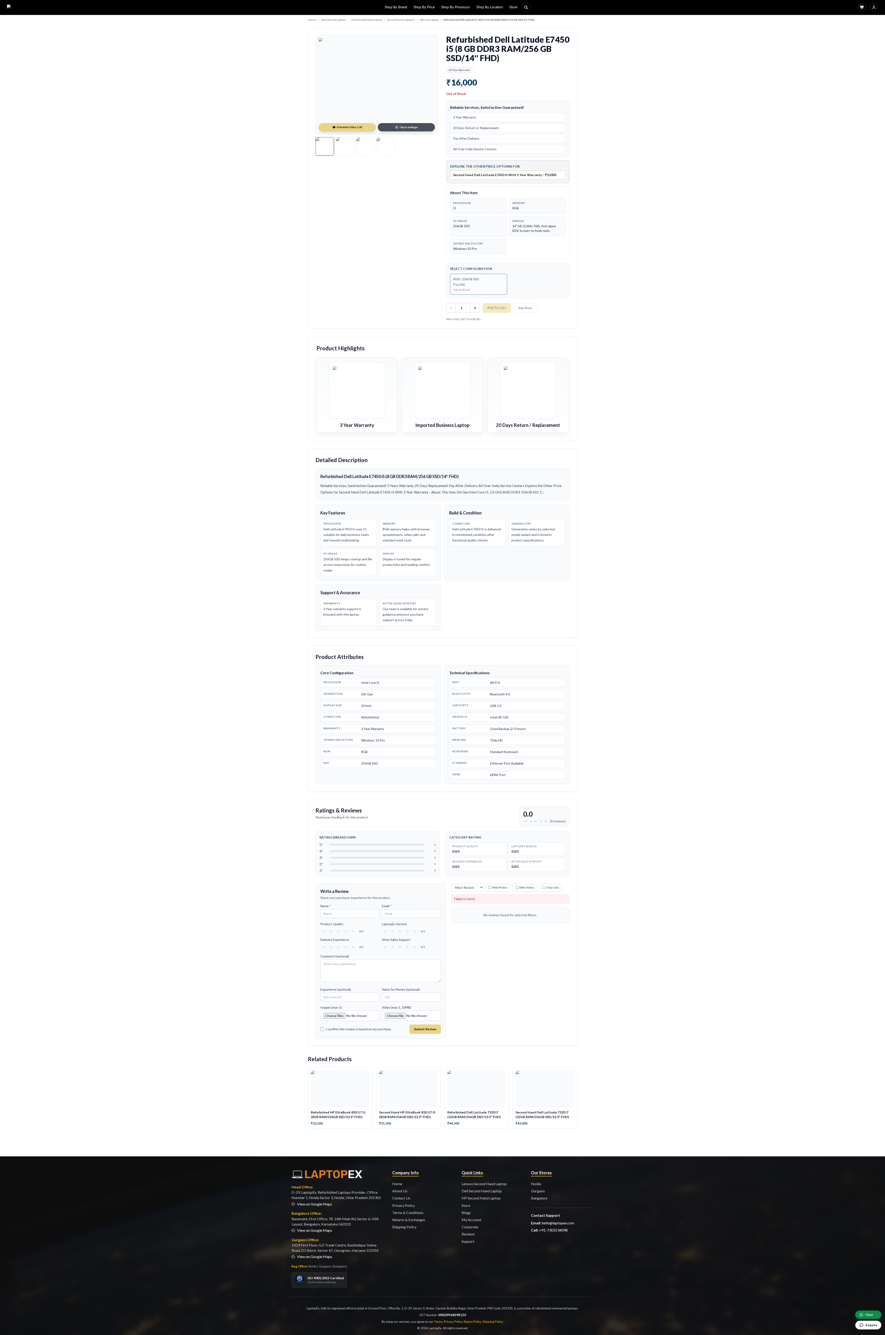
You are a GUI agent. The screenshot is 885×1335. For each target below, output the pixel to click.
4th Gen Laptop (429, 19)
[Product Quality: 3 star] (338, 931)
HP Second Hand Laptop (481, 1198)
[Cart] (862, 7)
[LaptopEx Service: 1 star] (385, 931)
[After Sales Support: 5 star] (414, 947)
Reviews (468, 1234)
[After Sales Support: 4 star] (407, 947)
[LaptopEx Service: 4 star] (407, 931)
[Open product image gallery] (377, 84)
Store (513, 7)
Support (468, 1241)
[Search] (526, 7)
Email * (387, 906)
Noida (536, 1183)
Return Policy (472, 1321)
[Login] (874, 7)
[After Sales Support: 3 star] (400, 947)
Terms (438, 1321)
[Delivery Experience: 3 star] (338, 947)
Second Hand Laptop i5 (401, 19)
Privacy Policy (403, 1205)
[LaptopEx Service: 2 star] (392, 931)
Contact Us (401, 1198)
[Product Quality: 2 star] (331, 931)
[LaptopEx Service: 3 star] (400, 931)
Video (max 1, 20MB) (396, 1007)
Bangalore (539, 1198)
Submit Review (425, 1029)
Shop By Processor (455, 7)
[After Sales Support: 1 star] (385, 947)
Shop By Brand (396, 7)
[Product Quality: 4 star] (345, 931)
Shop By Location (489, 7)
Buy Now (525, 308)
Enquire (871, 1325)
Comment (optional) (334, 956)
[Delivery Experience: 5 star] (353, 947)
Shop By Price (424, 7)
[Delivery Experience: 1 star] (323, 947)
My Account (471, 1219)
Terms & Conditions (407, 1212)
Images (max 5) (331, 1007)
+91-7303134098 (553, 1230)
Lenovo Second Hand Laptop (484, 1183)
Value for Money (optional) (401, 989)
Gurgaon (538, 1191)
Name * (325, 906)
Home (312, 19)
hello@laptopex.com (558, 1223)
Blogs (466, 1212)
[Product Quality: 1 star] (323, 931)
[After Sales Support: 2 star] (392, 947)
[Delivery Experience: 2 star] (331, 947)
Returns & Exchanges (408, 1219)
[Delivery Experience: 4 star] (345, 947)
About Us (399, 1191)
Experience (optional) (335, 989)
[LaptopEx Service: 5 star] (414, 931)
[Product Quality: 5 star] (353, 931)
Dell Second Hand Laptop (366, 19)
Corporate (470, 1227)
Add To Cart (496, 308)
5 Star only (552, 887)
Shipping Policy (404, 1227)
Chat (869, 1315)
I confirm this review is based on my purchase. (359, 1029)
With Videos (526, 887)
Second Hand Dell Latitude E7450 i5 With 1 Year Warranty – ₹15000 (504, 175)
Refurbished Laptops (333, 19)
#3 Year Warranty (459, 70)
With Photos (499, 887)
